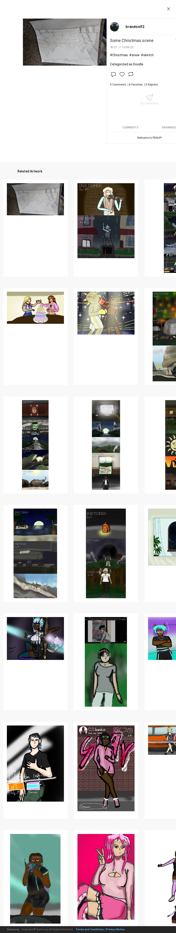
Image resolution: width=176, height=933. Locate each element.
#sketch (147, 55)
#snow (134, 55)
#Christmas (119, 55)
